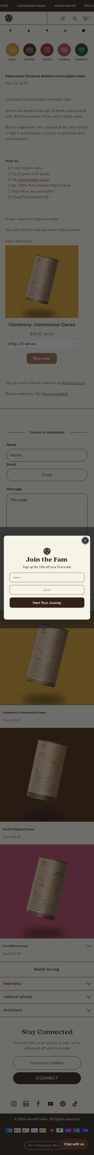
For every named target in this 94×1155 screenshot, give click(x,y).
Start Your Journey (47, 602)
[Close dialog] (85, 540)
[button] (74, 1144)
